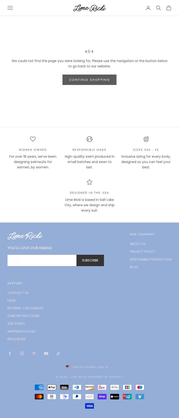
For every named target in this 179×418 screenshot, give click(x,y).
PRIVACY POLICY (142, 251)
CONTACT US (18, 293)
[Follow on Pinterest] (34, 353)
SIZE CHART (16, 323)
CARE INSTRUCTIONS (23, 316)
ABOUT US (138, 244)
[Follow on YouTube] (46, 353)
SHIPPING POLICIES (21, 331)
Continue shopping (89, 80)
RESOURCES (16, 339)
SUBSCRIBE (90, 260)
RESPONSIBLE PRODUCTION (151, 259)
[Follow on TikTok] (58, 353)
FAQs (11, 300)
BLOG (134, 267)
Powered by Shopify (105, 377)
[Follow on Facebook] (9, 353)
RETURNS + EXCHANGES (25, 308)
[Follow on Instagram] (22, 353)
